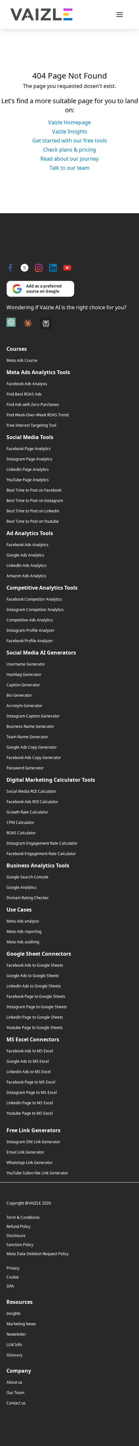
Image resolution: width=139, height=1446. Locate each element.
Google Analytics (21, 887)
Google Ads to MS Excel (27, 1061)
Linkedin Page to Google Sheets (34, 1017)
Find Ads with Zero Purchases (32, 404)
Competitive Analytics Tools (42, 587)
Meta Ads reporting (23, 931)
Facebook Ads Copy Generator (33, 757)
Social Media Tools (29, 437)
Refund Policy (18, 1226)
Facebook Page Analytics (28, 448)
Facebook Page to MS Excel (30, 1082)
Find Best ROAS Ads (24, 394)
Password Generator (25, 768)
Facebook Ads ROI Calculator (32, 801)
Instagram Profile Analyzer (30, 630)
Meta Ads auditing (22, 942)
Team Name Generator (27, 737)
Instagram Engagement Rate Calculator (42, 843)
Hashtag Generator (23, 674)
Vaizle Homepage (69, 122)
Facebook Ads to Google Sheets (34, 965)
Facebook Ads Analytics (27, 544)
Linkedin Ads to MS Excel (28, 1071)
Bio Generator (19, 695)
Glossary (14, 1355)
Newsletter (16, 1334)
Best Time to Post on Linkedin (32, 511)
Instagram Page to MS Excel (31, 1092)
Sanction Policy (19, 1244)
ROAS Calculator (21, 833)
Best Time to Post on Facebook (33, 490)
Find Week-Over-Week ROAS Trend (37, 415)
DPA (10, 1286)
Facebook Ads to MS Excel (29, 1051)
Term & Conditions (23, 1217)
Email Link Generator (25, 1152)
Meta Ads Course (21, 360)
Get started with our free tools (69, 140)
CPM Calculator (20, 822)
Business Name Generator (30, 726)
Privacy (12, 1268)
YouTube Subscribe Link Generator (37, 1173)
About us (14, 1382)
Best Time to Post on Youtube (32, 521)
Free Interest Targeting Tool (31, 425)
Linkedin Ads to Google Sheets (33, 986)
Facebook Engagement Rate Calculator (41, 853)
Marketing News (21, 1324)
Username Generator (25, 664)
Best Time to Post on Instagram (34, 500)
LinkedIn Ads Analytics (26, 565)
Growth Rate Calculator (27, 812)
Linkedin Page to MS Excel (29, 1103)
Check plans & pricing (69, 149)
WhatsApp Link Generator (29, 1162)
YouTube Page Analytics (27, 480)
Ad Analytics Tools (29, 533)
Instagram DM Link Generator (33, 1142)
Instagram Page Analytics (29, 459)
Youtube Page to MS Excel (29, 1113)
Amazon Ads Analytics (26, 576)
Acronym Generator (24, 705)
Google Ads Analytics (25, 555)
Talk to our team (69, 167)
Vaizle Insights (69, 131)
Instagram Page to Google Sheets (36, 1007)
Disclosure (16, 1235)
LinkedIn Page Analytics (27, 469)
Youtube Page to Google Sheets (34, 1027)
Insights (13, 1313)
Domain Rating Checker (27, 898)
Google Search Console (27, 877)
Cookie (12, 1277)
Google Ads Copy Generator (31, 747)
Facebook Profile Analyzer (29, 640)
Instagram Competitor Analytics (35, 609)
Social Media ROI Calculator (31, 791)
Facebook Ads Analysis (26, 383)
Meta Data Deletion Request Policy (37, 1253)
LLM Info (14, 1344)
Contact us (16, 1403)
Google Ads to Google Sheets (32, 975)
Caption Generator (23, 685)
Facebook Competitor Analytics (34, 599)
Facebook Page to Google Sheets (35, 996)
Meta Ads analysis (22, 921)
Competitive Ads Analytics (29, 620)
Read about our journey (69, 158)
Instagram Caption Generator (33, 716)
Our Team (15, 1392)
